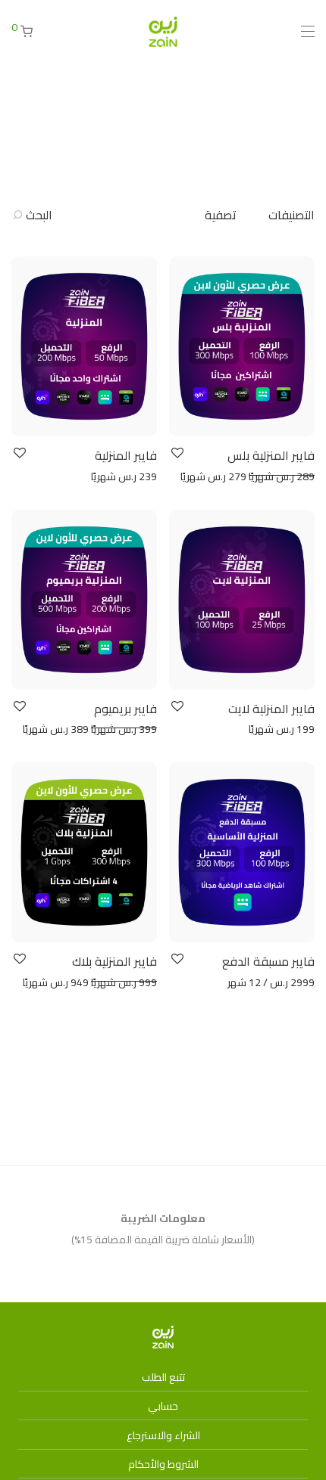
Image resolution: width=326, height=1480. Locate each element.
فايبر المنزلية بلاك (114, 961)
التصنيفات (291, 214)
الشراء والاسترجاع (163, 1435)
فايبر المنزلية (126, 455)
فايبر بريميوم (125, 708)
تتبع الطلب (163, 1377)
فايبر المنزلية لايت (271, 708)
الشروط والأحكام (163, 1464)
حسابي (163, 1406)
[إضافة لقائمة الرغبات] (176, 453)
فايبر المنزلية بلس (271, 455)
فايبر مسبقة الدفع (268, 961)
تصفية (221, 214)
